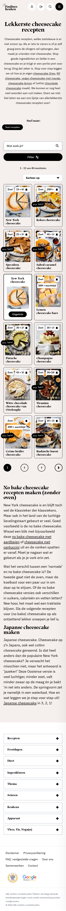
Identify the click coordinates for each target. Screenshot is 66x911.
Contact (33, 865)
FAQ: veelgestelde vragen (22, 859)
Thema (12, 784)
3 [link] (41, 467)
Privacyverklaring (34, 853)
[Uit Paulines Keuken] (10, 6)
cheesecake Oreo (44, 73)
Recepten (13, 738)
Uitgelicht (17, 314)
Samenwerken (15, 865)
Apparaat (13, 818)
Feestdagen (14, 749)
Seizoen (12, 795)
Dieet (10, 761)
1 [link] (7, 467)
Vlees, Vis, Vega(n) (19, 829)
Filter (30, 157)
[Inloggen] (32, 7)
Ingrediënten (16, 772)
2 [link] (24, 467)
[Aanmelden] (41, 7)
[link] (58, 468)
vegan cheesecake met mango (40, 78)
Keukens (13, 807)
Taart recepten (12, 127)
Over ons (47, 859)
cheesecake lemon (20, 83)
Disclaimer (12, 853)
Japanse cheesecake (20, 703)
